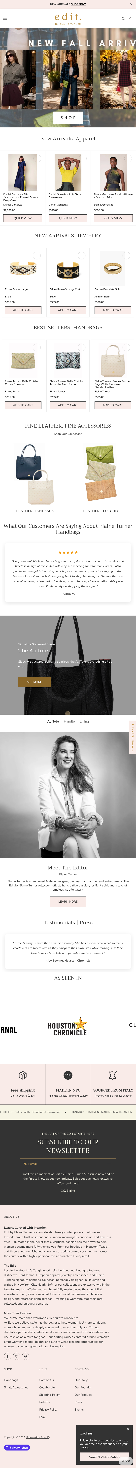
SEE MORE (34, 682)
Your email (30, 1164)
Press (78, 1402)
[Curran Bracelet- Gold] (113, 268)
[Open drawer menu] (5, 18)
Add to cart (23, 310)
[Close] (128, 1429)
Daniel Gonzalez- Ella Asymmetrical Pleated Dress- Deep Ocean (20, 197)
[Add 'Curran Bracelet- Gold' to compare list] (126, 255)
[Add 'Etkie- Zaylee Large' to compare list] (36, 255)
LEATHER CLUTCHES (101, 511)
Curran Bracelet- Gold (108, 289)
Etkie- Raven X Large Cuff (65, 289)
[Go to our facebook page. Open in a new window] (7, 1356)
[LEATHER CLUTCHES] (101, 474)
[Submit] (111, 1163)
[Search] (123, 18)
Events (79, 1410)
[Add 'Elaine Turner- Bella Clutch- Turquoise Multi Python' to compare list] (81, 347)
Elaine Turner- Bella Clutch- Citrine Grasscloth (21, 383)
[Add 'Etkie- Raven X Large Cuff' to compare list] (81, 255)
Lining (84, 721)
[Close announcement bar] (131, 4)
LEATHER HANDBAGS (35, 511)
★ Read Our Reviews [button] (133, 737)
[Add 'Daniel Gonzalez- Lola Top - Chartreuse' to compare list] (82, 158)
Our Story (81, 1380)
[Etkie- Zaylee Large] (23, 268)
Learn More (68, 902)
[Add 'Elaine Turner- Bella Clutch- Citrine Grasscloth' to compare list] (36, 347)
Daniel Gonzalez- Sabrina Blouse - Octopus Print (113, 196)
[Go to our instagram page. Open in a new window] (16, 1356)
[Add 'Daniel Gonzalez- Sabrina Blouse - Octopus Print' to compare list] (128, 158)
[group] (68, 1026)
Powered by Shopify (38, 1437)
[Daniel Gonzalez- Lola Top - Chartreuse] (68, 172)
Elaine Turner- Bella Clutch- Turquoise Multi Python (66, 383)
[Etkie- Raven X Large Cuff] (68, 268)
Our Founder (83, 1387)
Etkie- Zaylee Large (16, 289)
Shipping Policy (49, 1395)
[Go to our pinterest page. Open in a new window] (25, 1356)
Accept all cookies (104, 1457)
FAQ (42, 1417)
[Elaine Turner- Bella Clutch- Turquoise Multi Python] (68, 360)
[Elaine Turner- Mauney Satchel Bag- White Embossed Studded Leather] (113, 360)
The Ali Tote (73, 1112)
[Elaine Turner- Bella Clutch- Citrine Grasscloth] (23, 360)
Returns (44, 1402)
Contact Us (46, 1380)
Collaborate (47, 1387)
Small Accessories (16, 1387)
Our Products (83, 1395)
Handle (69, 721)
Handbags (11, 1380)
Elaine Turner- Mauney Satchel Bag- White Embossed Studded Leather (112, 384)
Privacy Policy (48, 1410)
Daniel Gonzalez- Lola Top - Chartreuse (65, 196)
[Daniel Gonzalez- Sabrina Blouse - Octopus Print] (113, 172)
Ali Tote (53, 721)
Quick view (23, 218)
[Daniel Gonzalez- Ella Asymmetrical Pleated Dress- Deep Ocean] (22, 172)
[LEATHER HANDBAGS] (34, 474)
